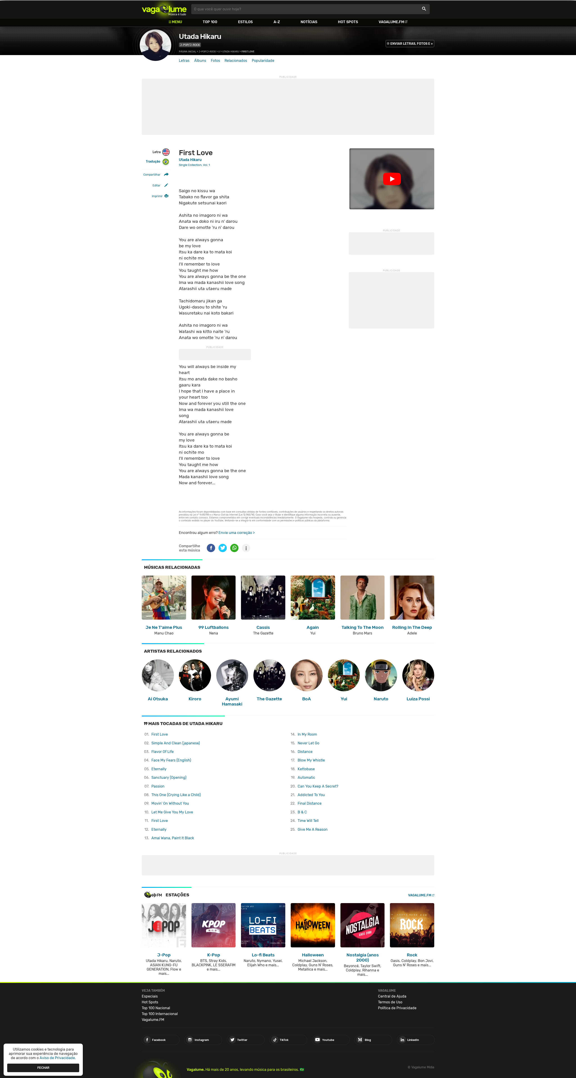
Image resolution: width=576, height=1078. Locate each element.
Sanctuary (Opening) (168, 777)
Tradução (153, 161)
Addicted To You (311, 795)
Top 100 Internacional (160, 1014)
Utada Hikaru (200, 36)
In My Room (307, 734)
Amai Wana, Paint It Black (172, 838)
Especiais (150, 996)
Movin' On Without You (170, 803)
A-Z (277, 22)
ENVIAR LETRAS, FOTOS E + (411, 44)
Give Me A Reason (313, 829)
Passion (157, 786)
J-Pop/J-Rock (190, 45)
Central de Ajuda (392, 996)
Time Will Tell (308, 821)
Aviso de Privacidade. (58, 1058)
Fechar (43, 1067)
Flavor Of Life (162, 752)
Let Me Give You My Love (172, 812)
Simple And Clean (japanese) (175, 743)
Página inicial (187, 51)
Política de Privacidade (397, 1008)
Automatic (306, 777)
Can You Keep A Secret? (318, 786)
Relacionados (236, 60)
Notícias (309, 22)
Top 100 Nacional (156, 1008)
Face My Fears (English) (171, 760)
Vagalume (164, 9)
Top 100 (210, 22)
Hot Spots (348, 22)
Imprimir (157, 196)
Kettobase (306, 769)
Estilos (245, 22)
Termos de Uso (390, 1002)
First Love (159, 734)
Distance (305, 752)
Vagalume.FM (391, 22)
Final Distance (310, 803)
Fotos (215, 60)
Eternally (158, 769)
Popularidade (263, 60)
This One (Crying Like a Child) (176, 795)
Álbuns (200, 60)
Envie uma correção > (236, 533)
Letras (184, 60)
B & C (302, 812)
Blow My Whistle (311, 760)
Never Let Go (308, 743)
